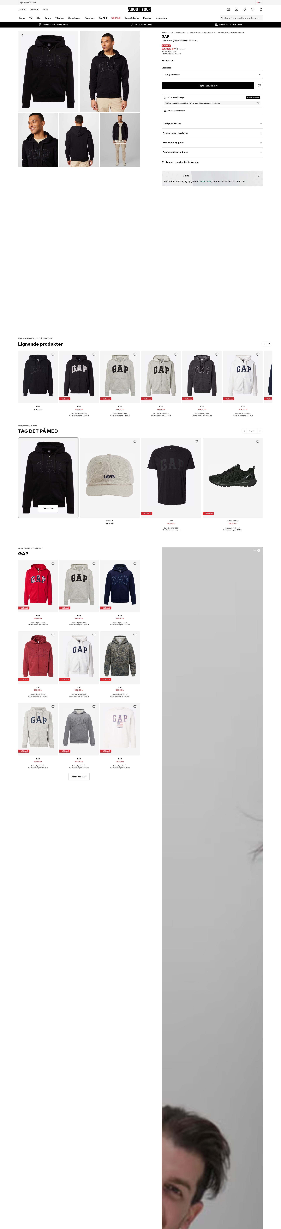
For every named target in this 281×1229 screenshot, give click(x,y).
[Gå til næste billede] (269, 344)
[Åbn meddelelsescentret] (244, 9)
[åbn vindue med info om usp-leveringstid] (258, 103)
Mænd (34, 9)
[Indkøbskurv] (261, 9)
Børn (45, 9)
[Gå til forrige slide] (264, 344)
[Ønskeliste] (253, 9)
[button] (212, 74)
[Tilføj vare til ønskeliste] (53, 354)
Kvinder (22, 9)
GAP (23, 553)
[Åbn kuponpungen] (228, 9)
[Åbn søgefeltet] (221, 18)
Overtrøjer (181, 32)
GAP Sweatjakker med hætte (230, 32)
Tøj (171, 32)
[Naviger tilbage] (22, 35)
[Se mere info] (38, 413)
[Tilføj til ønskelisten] (259, 85)
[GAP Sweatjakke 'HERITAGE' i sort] (38, 140)
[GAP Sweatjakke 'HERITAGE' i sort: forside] (48, 71)
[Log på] (236, 9)
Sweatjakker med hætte (201, 32)
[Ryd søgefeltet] (260, 18)
